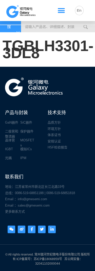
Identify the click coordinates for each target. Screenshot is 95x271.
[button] (61, 10)
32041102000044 (47, 263)
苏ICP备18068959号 (48, 259)
